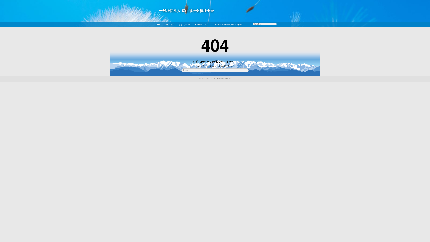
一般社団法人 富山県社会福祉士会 (186, 10)
